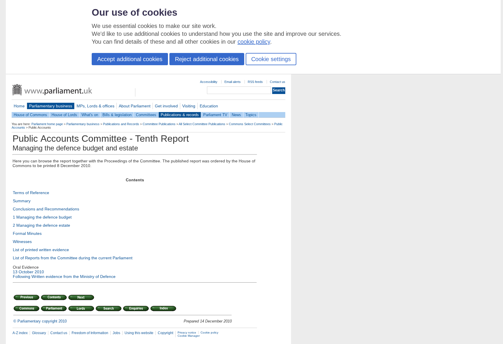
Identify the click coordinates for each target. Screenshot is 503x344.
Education (209, 106)
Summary (22, 200)
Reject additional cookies (207, 59)
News (236, 115)
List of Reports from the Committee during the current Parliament (72, 258)
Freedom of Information (90, 333)
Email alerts (232, 82)
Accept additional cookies (129, 59)
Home (19, 106)
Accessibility (208, 82)
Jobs (116, 333)
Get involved (166, 106)
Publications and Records (121, 124)
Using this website (139, 333)
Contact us (277, 82)
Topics (250, 115)
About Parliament (134, 106)
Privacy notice (187, 332)
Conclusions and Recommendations (46, 209)
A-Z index (20, 333)
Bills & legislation (117, 115)
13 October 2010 (28, 271)
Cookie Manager (189, 335)
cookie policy (254, 41)
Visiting (188, 106)
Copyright (165, 333)
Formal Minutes (27, 233)
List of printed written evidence (41, 249)
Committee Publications (159, 124)
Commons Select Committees (250, 124)
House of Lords (64, 115)
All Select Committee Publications (202, 124)
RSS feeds (255, 82)
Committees (146, 115)
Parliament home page (47, 124)
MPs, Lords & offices (95, 106)
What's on (90, 115)
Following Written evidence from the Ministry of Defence (64, 276)
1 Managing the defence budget (42, 217)
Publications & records (180, 115)
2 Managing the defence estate (41, 225)
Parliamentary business (50, 106)
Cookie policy (209, 332)
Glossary (39, 333)
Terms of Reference (31, 192)
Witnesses (22, 241)
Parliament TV (215, 115)
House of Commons (30, 115)
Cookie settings (271, 59)
